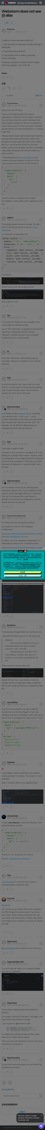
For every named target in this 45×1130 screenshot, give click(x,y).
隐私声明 (25, 564)
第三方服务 (37, 566)
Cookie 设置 (23, 576)
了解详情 (25, 559)
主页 (10, 3)
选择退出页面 (21, 568)
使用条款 (32, 564)
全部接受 (22, 572)
